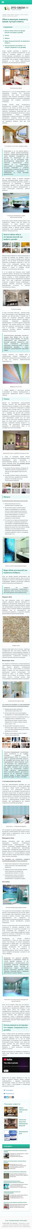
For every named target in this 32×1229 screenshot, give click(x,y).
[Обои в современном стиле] (11, 1112)
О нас (6, 1220)
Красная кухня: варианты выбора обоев (15, 1202)
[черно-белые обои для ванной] (25, 491)
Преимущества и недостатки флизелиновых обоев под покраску (14, 1181)
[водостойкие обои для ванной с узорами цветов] (16, 244)
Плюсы (7, 35)
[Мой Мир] (13, 1097)
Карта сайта (23, 1220)
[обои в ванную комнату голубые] (25, 250)
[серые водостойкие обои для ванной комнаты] (16, 745)
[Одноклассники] (10, 1097)
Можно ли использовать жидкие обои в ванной (15, 1161)
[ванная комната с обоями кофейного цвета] (6, 739)
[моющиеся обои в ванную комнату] (16, 250)
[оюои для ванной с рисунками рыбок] (25, 485)
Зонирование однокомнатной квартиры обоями (15, 1150)
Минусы (7, 38)
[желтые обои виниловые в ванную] (25, 244)
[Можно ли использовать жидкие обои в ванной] (6, 1166)
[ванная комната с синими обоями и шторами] (16, 739)
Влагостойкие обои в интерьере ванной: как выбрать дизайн (15, 31)
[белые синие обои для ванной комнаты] (6, 244)
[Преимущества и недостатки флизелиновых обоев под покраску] (6, 1186)
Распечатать (10, 1094)
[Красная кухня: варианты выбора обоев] (6, 1206)
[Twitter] (8, 1097)
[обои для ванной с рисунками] (16, 485)
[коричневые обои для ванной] (6, 250)
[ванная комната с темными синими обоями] (25, 739)
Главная (4, 14)
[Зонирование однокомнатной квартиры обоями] (6, 1155)
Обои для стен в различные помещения (15, 1171)
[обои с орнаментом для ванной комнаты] (6, 745)
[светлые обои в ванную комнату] (16, 491)
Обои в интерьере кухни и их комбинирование (12, 1192)
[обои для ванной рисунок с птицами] (6, 485)
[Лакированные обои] (11, 1135)
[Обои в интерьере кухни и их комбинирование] (6, 1197)
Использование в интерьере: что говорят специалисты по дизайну (15, 46)
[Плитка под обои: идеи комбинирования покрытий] (11, 1124)
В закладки (9, 1090)
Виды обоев (10, 14)
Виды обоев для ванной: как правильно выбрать (17, 42)
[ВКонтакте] (5, 1097)
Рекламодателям (14, 1220)
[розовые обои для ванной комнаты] (6, 491)
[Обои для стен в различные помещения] (6, 1176)
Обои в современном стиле (23, 1110)
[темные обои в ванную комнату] (25, 745)
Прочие (17, 14)
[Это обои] (16, 10)
